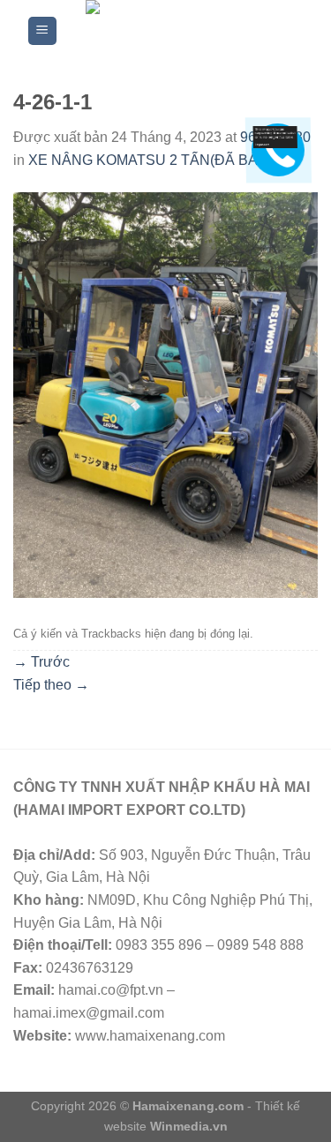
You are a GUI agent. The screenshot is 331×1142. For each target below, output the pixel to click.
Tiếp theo (51, 684)
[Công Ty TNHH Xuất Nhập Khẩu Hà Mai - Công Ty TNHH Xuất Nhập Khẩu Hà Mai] (181, 31)
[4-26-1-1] (165, 394)
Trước (41, 661)
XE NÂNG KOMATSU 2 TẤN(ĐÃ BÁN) (150, 160)
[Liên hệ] (274, 136)
